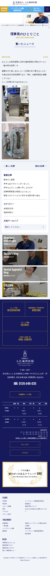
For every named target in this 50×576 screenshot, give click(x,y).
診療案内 (5, 523)
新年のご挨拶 (9, 179)
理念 (3, 509)
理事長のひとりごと (9, 542)
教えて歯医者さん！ (9, 550)
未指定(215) (8, 208)
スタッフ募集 (6, 506)
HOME (4, 501)
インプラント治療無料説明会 (34, 501)
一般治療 (5, 526)
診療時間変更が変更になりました (17, 191)
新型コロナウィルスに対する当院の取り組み (22, 195)
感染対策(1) (8, 212)
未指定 (45, 57)
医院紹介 (28, 503)
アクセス (5, 511)
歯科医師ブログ (7, 545)
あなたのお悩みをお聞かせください (36, 510)
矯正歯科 (28, 533)
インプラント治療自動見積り (34, 531)
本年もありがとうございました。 (17, 183)
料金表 (4, 503)
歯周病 (4, 531)
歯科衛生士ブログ (8, 548)
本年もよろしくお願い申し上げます (18, 187)
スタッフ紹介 (6, 514)
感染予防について (31, 506)
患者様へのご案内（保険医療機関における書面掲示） (32, 438)
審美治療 (28, 528)
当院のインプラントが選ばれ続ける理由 (36, 524)
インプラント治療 (8, 528)
